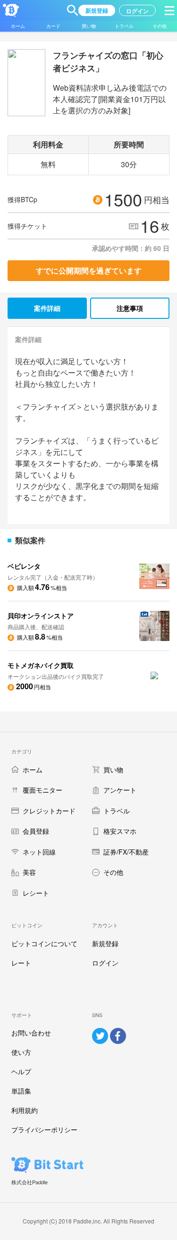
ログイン (105, 962)
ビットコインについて (44, 943)
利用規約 (24, 1110)
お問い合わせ (31, 1032)
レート (21, 962)
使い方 (21, 1052)
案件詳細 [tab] (47, 308)
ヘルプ (21, 1071)
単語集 (21, 1090)
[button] (72, 10)
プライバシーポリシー (44, 1129)
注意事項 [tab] (130, 308)
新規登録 (105, 943)
